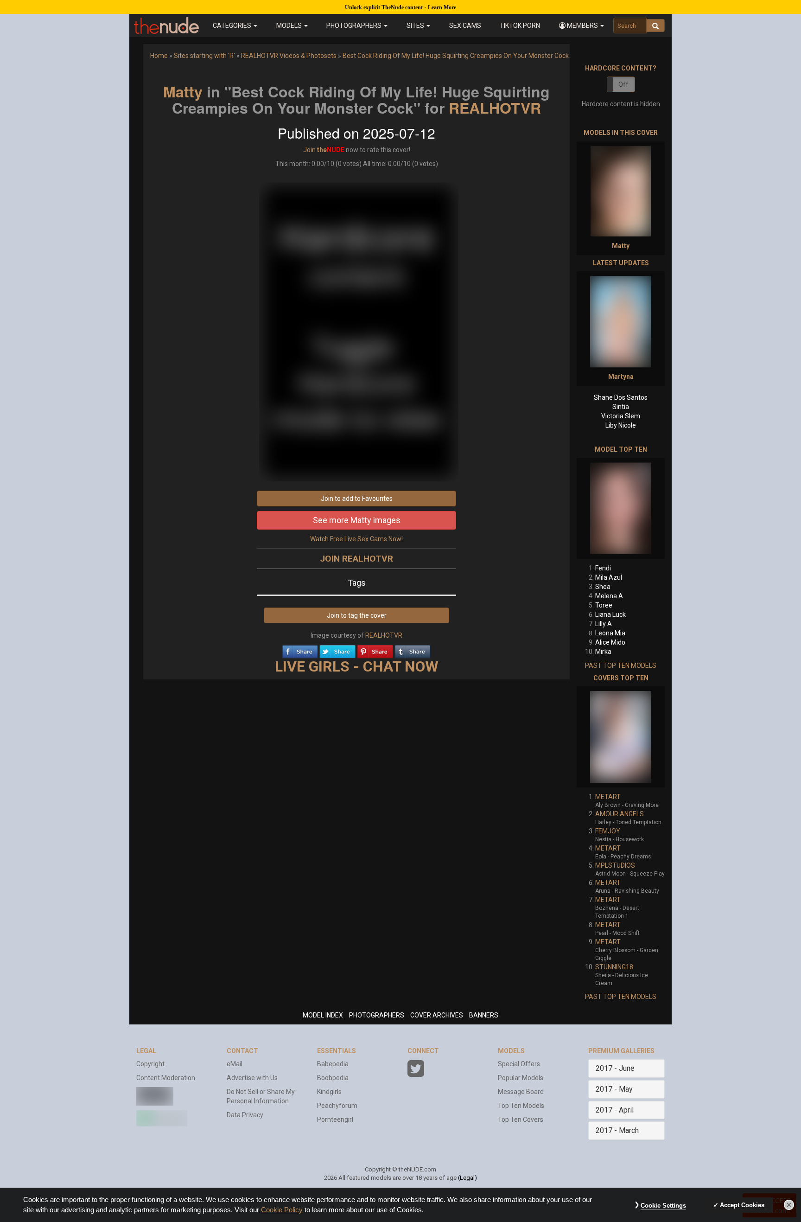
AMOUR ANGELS (619, 814)
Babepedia (333, 1064)
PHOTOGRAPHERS (376, 1015)
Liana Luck (610, 614)
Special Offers (519, 1064)
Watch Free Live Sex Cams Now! (356, 539)
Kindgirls (329, 1091)
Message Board (521, 1091)
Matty (183, 91)
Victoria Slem (620, 416)
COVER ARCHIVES (436, 1015)
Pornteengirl (335, 1119)
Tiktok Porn (520, 25)
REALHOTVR (495, 107)
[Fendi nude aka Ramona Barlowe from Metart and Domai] (620, 508)
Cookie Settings (663, 1205)
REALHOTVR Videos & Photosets (289, 55)
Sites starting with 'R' (204, 55)
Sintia (620, 406)
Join (309, 150)
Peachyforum (337, 1105)
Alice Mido (610, 642)
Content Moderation (165, 1077)
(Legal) (467, 1177)
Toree (603, 605)
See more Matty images (356, 520)
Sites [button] (416, 25)
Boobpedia (333, 1077)
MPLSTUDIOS (615, 865)
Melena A (609, 596)
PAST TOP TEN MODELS (620, 665)
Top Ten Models (521, 1105)
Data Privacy (245, 1115)
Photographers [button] (354, 25)
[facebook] (300, 649)
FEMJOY (607, 831)
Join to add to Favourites (357, 498)
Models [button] (289, 25)
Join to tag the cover (357, 615)
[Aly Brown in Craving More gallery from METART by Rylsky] (620, 737)
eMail (234, 1064)
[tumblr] (412, 649)
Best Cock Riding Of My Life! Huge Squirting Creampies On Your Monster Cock (456, 55)
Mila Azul (608, 577)
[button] (581, 25)
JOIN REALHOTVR (356, 558)
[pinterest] (375, 649)
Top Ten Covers (520, 1119)
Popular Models (520, 1077)
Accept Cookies (742, 1205)
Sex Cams (465, 25)
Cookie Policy (282, 1210)
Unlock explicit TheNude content (384, 7)
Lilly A (603, 623)
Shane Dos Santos (621, 397)
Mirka (603, 651)
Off (623, 84)
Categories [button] (233, 25)
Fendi (603, 568)
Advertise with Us (252, 1077)
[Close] (789, 1205)
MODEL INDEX (323, 1015)
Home (159, 55)
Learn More (442, 7)
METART (608, 796)
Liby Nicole (620, 425)
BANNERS (483, 1015)
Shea (602, 586)
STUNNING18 (614, 967)
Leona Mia (610, 633)
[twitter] (337, 649)
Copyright (150, 1064)
